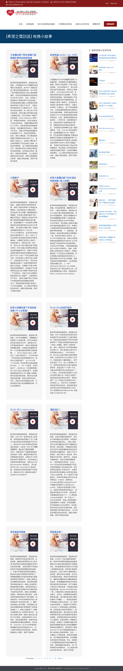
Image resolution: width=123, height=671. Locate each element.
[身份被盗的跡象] (93, 153)
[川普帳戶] (93, 82)
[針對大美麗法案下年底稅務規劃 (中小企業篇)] (93, 105)
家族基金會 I (56, 532)
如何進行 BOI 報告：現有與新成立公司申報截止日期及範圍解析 (108, 214)
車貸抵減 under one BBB (63, 55)
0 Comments (111, 61)
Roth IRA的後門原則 (61, 307)
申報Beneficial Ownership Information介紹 (108, 188)
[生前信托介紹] (93, 177)
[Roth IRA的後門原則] (93, 117)
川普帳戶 (14, 177)
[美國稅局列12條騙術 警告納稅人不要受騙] (93, 240)
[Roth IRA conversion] (93, 129)
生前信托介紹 (103, 176)
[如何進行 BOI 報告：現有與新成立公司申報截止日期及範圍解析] (93, 215)
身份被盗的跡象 (17, 532)
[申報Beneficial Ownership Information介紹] (93, 190)
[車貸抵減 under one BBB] (93, 70)
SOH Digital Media (81, 668)
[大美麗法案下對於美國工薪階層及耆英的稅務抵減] (93, 58)
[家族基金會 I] (93, 165)
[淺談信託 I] (93, 141)
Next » (60, 658)
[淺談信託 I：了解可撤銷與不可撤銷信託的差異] (93, 202)
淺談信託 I (55, 409)
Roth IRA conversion (22, 409)
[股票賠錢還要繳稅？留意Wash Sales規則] (93, 228)
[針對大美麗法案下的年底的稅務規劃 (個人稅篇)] (93, 93)
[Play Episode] (32, 70)
